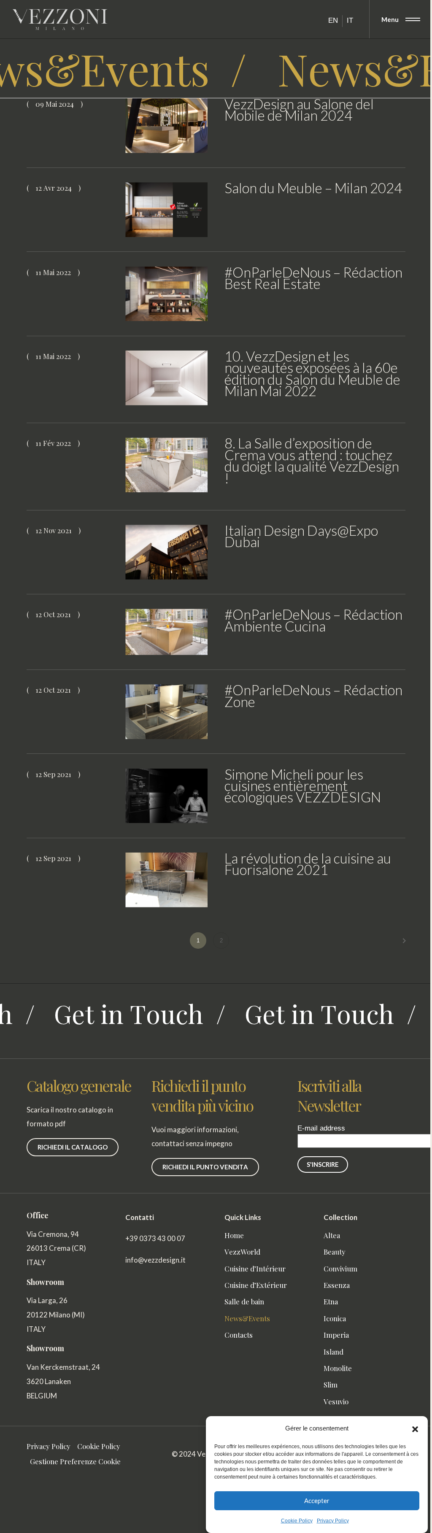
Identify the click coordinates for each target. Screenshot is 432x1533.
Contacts (238, 1334)
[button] (415, 1428)
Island (333, 1351)
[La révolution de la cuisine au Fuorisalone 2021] (166, 880)
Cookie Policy (297, 1521)
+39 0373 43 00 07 (155, 1238)
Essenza (337, 1285)
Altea (332, 1235)
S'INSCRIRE (323, 1164)
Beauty (335, 1251)
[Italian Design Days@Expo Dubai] (166, 552)
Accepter (316, 1500)
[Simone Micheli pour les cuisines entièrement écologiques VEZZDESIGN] (166, 796)
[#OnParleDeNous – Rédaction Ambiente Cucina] (166, 632)
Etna (331, 1301)
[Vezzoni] (59, 19)
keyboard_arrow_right (404, 941)
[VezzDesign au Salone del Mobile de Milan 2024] (166, 125)
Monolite (338, 1368)
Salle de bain (244, 1301)
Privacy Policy (333, 1521)
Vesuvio (336, 1401)
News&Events (247, 1318)
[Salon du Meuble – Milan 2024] (166, 209)
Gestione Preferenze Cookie (75, 1461)
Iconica (335, 1318)
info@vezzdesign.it (155, 1259)
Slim (331, 1384)
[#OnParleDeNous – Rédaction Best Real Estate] (166, 294)
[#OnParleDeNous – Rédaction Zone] (166, 711)
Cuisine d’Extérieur (255, 1285)
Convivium (340, 1268)
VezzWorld (242, 1251)
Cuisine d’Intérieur (255, 1268)
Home (234, 1235)
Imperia (336, 1334)
